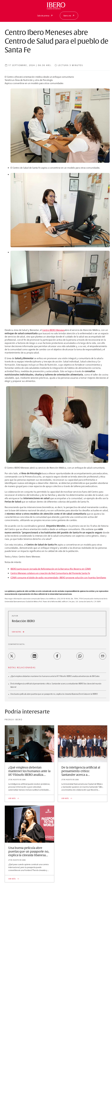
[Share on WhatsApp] (79, 656)
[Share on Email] (102, 656)
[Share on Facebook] (57, 656)
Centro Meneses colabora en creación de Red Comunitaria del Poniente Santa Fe (50, 573)
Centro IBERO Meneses (53, 330)
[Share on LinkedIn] (34, 656)
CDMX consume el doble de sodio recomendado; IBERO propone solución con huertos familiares (58, 577)
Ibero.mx (67, 15)
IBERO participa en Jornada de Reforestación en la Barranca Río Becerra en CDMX (50, 569)
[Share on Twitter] (11, 656)
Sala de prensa (43, 15)
